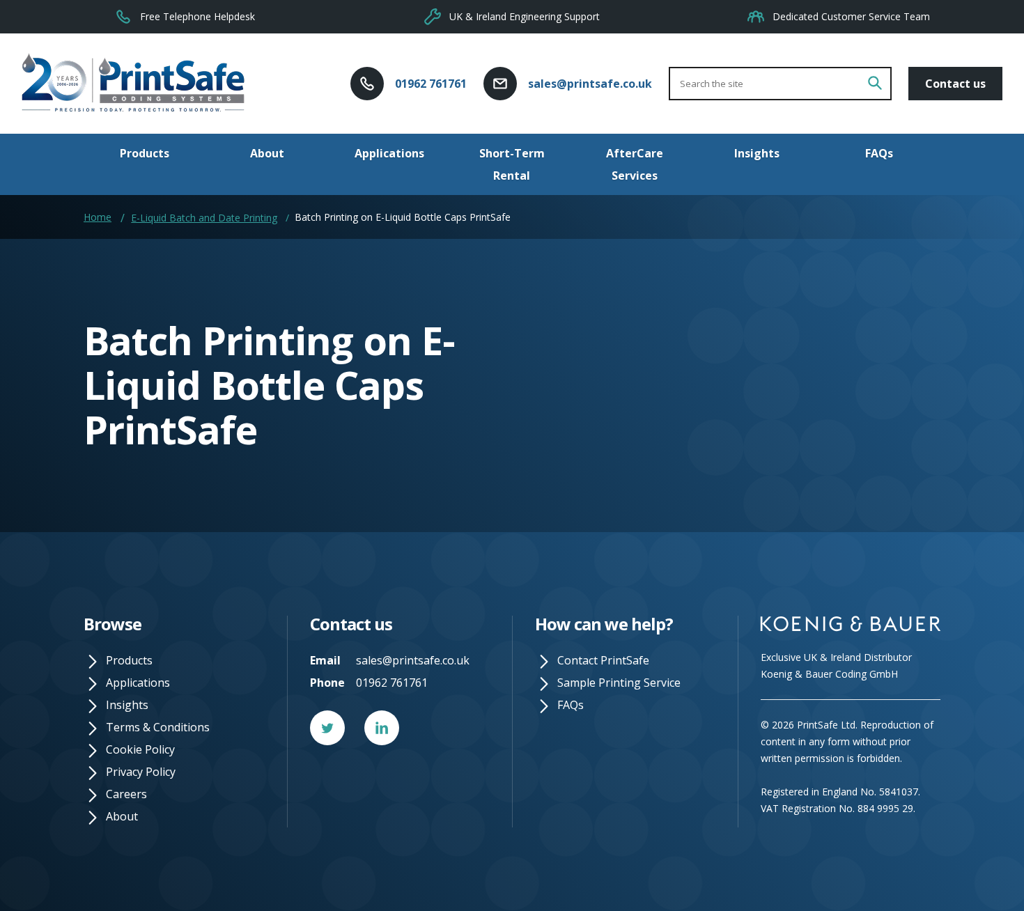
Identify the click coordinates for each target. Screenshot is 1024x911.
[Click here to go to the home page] (133, 83)
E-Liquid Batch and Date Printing (204, 218)
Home (97, 217)
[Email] (500, 82)
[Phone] (367, 82)
